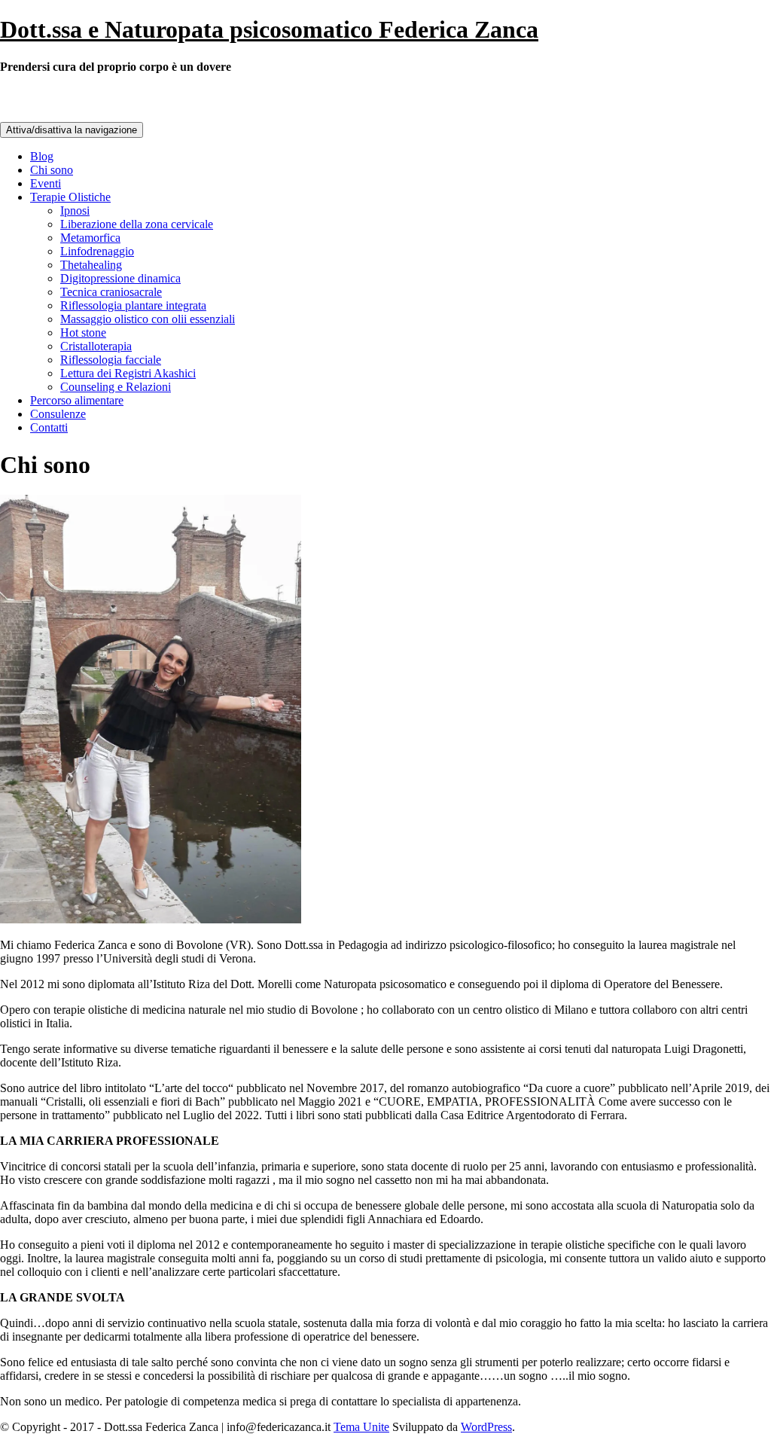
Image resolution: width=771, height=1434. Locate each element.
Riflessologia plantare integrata (133, 305)
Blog (41, 156)
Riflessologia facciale (110, 359)
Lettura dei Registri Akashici (128, 373)
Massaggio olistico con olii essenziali (147, 319)
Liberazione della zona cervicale (136, 224)
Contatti (49, 427)
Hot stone (83, 332)
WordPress (486, 1426)
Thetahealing (91, 264)
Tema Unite (361, 1426)
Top (735, 1398)
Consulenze (58, 413)
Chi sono (51, 169)
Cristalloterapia (96, 346)
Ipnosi (75, 210)
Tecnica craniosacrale (111, 291)
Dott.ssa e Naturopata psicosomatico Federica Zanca (269, 29)
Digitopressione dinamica (120, 278)
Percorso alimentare (76, 400)
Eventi (45, 183)
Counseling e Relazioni (115, 386)
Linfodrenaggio (97, 251)
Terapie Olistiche (70, 197)
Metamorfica (90, 237)
